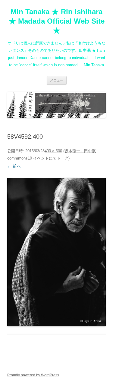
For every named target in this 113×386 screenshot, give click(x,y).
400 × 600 (53, 151)
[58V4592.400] (56, 252)
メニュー (56, 80)
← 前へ (14, 166)
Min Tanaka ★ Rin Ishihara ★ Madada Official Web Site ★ (57, 21)
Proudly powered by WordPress (33, 375)
